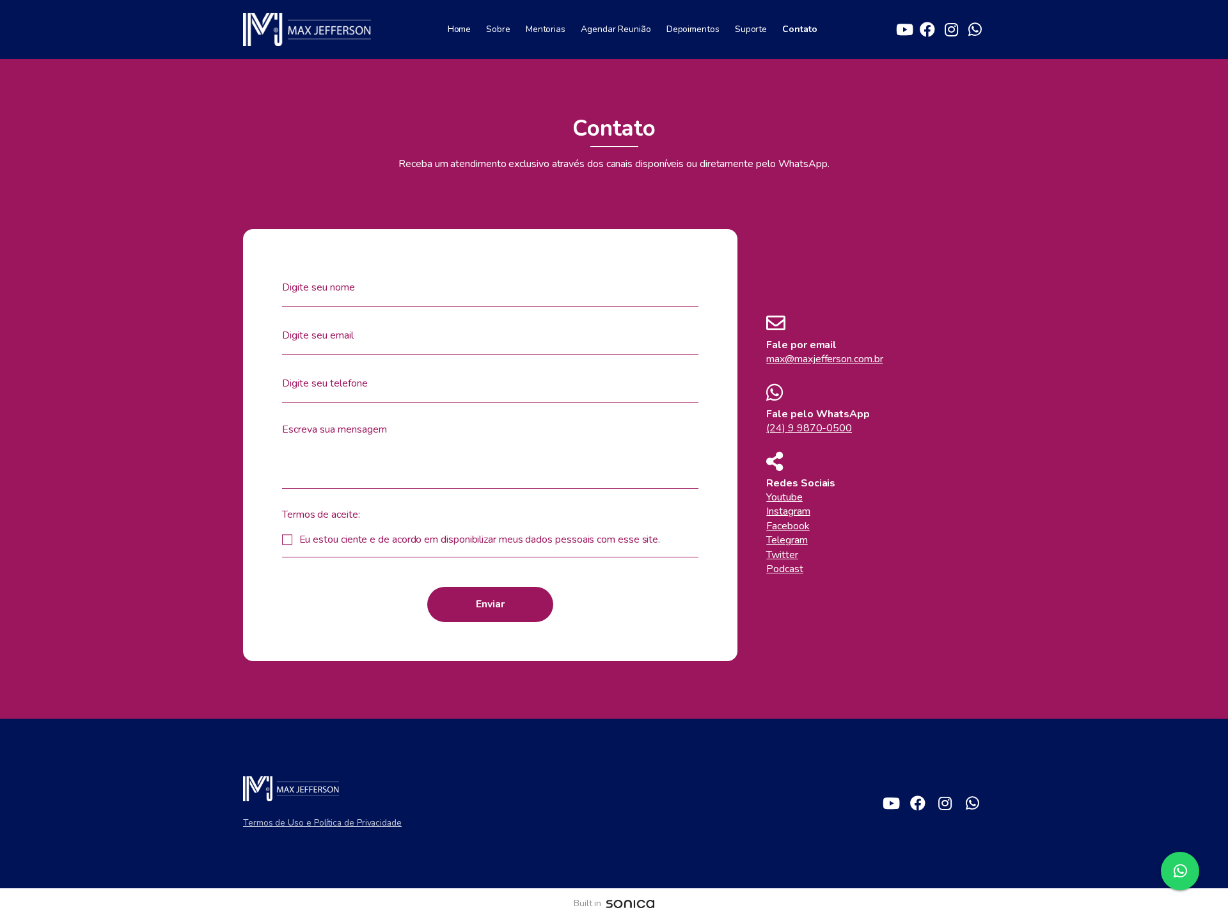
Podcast (784, 569)
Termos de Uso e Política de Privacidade (322, 823)
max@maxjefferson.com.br (824, 359)
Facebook (787, 526)
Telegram (786, 540)
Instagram (788, 511)
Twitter (782, 555)
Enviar (490, 604)
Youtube (784, 497)
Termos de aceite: (321, 514)
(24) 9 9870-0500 (809, 428)
